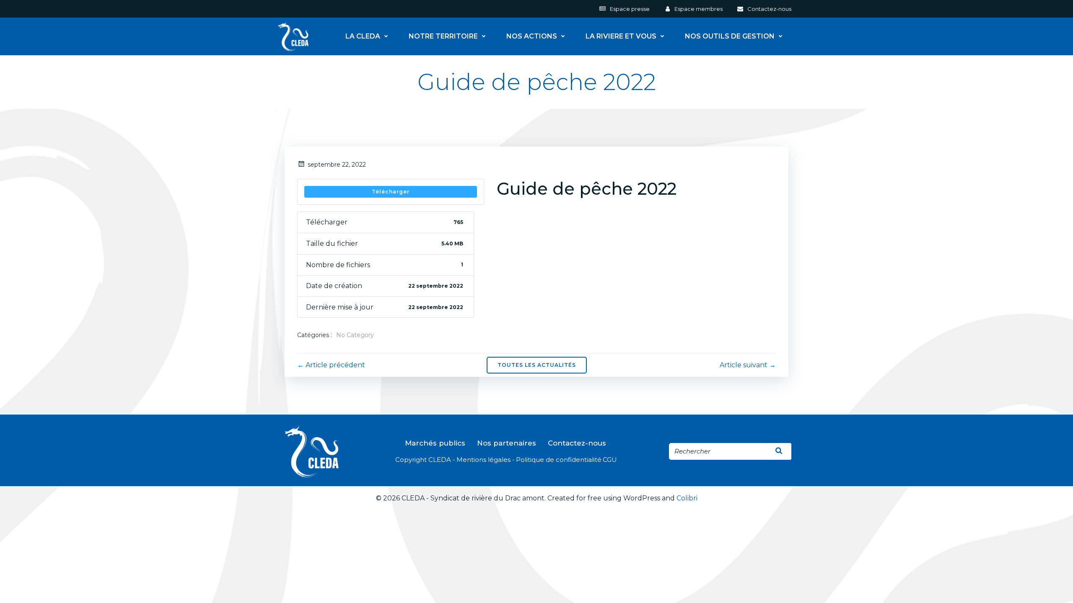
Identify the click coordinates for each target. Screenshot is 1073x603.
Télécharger (391, 191)
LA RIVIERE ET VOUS (621, 36)
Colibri (686, 498)
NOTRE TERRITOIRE (443, 36)
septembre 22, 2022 (337, 164)
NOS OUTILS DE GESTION (730, 36)
